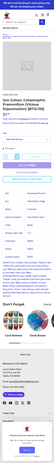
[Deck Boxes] (37, 320)
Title (5, 133)
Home (5, 34)
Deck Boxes (38, 335)
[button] (43, 15)
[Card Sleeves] (13, 320)
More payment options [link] (27, 172)
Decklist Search (10, 28)
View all (47, 304)
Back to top (25, 354)
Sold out (36, 156)
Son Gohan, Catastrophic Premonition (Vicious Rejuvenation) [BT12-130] (25, 37)
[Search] (42, 22)
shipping (24, 119)
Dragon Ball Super (10, 94)
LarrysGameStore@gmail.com (24, 381)
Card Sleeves (13, 335)
